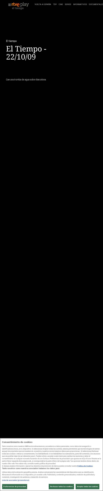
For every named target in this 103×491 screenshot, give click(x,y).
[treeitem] (43, 4)
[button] (9, 5)
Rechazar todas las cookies (61, 486)
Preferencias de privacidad (14, 486)
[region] (51, 464)
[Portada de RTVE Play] (20, 4)
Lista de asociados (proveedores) (15, 480)
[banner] (23, 4)
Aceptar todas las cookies (87, 486)
